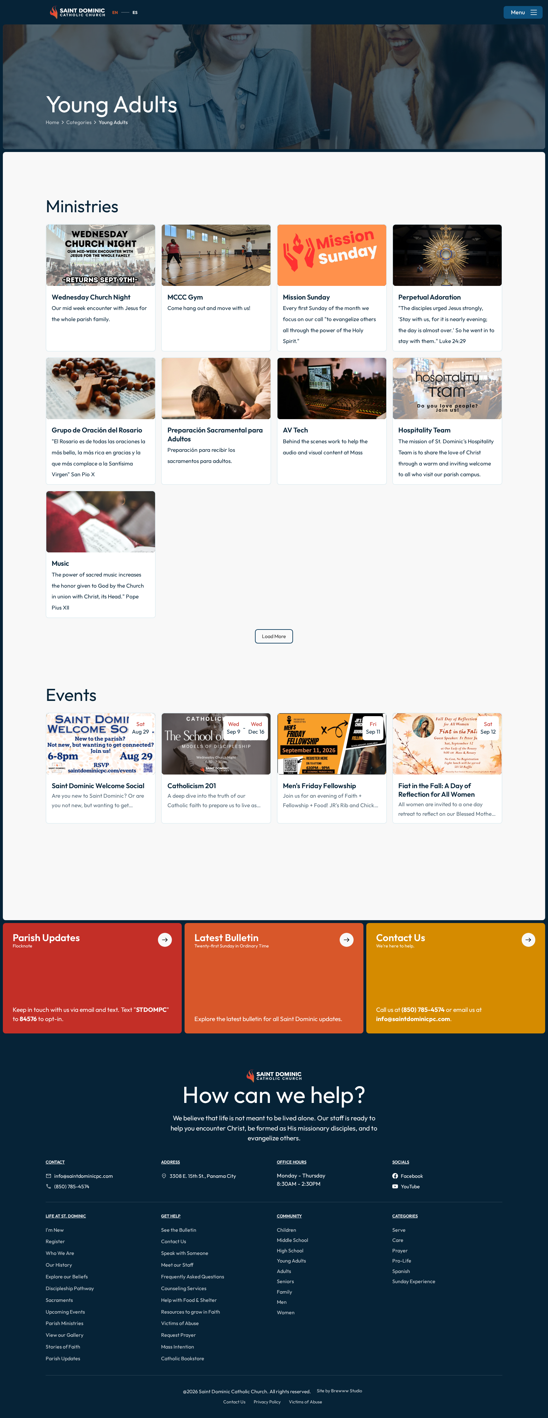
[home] (77, 12)
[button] (56, 1229)
